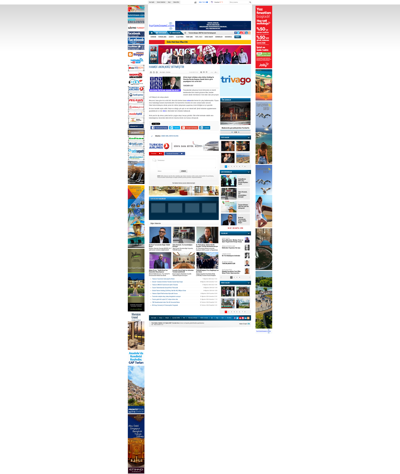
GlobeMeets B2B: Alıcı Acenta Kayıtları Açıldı (243, 181)
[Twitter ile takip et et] (238, 33)
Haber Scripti (243, 324)
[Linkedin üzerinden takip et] (246, 33)
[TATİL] (243, 158)
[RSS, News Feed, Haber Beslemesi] (249, 33)
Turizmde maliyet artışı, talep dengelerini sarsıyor (166, 296)
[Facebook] (151, 72)
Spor (222, 318)
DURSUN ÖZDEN (232, 271)
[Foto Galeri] (161, 33)
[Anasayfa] (152, 33)
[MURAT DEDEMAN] (228, 158)
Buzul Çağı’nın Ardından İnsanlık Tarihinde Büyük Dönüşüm (183, 273)
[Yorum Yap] (201, 72)
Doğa (217, 318)
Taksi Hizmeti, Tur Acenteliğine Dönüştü (242, 194)
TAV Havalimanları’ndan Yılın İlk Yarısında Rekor (166, 302)
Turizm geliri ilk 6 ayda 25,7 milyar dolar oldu (165, 299)
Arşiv (169, 2)
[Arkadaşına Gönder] (204, 72)
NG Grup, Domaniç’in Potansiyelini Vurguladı (165, 305)
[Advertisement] (200, 12)
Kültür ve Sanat (204, 318)
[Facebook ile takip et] (235, 33)
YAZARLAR (224, 233)
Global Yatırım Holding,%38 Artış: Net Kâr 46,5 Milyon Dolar (169, 290)
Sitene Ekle (176, 2)
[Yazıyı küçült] (211, 72)
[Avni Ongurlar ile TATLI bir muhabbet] (243, 146)
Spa (212, 318)
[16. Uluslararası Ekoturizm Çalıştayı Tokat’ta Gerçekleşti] (243, 291)
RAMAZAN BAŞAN (228, 239)
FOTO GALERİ (225, 137)
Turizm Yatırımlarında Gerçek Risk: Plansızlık (165, 287)
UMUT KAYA (230, 263)
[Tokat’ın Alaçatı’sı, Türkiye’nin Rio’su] (243, 303)
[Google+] (157, 72)
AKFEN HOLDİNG (173, 136)
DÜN (241, 228)
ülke (164, 111)
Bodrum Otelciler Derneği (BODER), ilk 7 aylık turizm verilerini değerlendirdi (160, 247)
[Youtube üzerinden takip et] (241, 33)
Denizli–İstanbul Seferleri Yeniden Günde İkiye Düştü (167, 282)
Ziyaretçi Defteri (176, 318)
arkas (189, 100)
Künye (160, 318)
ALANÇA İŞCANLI (230, 255)
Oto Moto (229, 318)
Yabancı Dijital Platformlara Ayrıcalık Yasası (165, 293)
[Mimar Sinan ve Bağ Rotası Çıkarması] (228, 291)
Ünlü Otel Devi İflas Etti (177, 42)
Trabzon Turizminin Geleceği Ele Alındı (163, 279)
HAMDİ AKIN (164, 136)
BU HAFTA (236, 228)
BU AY (229, 228)
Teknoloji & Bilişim (192, 318)
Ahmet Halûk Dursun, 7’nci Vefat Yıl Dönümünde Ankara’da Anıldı (159, 273)
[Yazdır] (207, 72)
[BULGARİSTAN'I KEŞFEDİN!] (228, 303)
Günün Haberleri (161, 2)
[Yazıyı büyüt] (216, 72)
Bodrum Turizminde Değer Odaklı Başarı (242, 220)
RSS (184, 318)
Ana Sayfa (151, 2)
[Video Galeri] (175, 33)
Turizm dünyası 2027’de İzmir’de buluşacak (243, 206)
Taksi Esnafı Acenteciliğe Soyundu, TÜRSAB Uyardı (182, 247)
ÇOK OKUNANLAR (226, 172)
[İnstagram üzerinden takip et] (243, 33)
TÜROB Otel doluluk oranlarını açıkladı (235, 128)
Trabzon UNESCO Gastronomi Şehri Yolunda (165, 285)
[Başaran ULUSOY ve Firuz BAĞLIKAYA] (228, 146)
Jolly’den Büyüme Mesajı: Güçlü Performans (203, 33)
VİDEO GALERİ (225, 283)
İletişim (167, 318)
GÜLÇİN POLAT (231, 247)
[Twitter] (154, 72)
